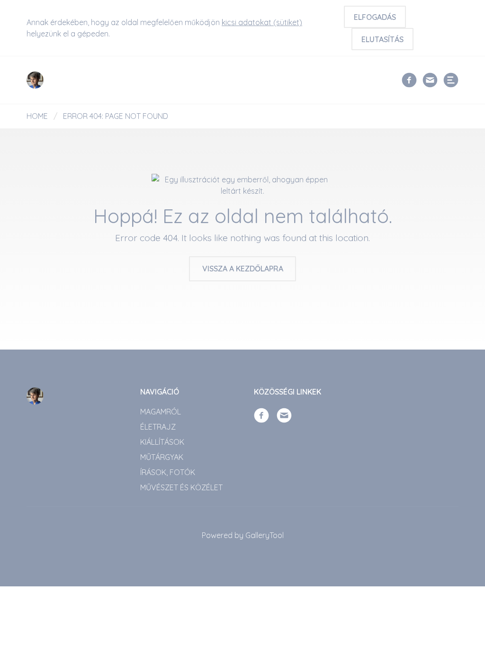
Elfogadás (375, 17)
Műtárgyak (161, 457)
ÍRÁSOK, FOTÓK (167, 472)
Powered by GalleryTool (243, 535)
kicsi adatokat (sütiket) (262, 22)
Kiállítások (162, 442)
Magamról (160, 411)
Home (37, 116)
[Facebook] (409, 79)
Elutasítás (382, 39)
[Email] (430, 79)
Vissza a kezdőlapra (242, 268)
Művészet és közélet (181, 487)
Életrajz (158, 427)
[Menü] (450, 80)
